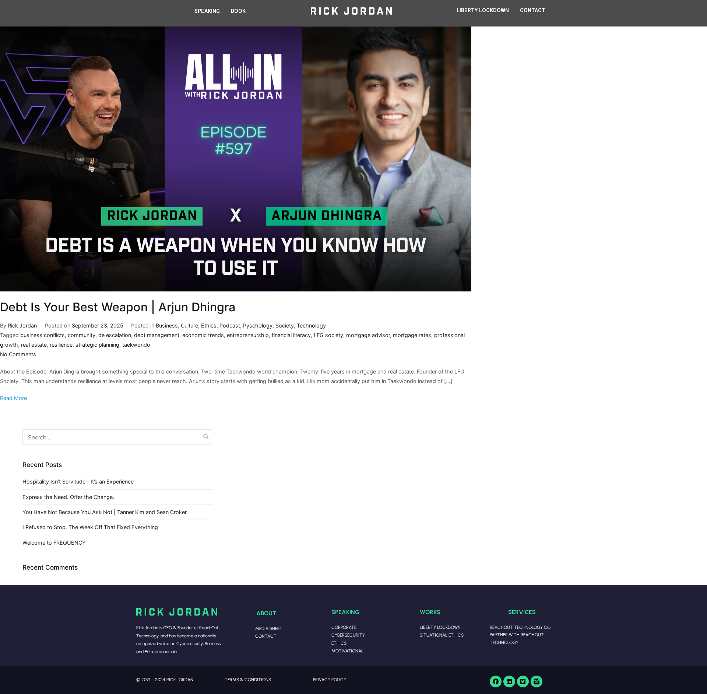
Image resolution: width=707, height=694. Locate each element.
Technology (311, 325)
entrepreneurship (248, 335)
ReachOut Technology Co (520, 627)
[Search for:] (117, 437)
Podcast (229, 325)
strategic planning (97, 344)
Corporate (343, 627)
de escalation (114, 335)
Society (284, 325)
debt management (156, 335)
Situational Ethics (442, 635)
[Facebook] (496, 681)
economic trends (203, 335)
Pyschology (257, 325)
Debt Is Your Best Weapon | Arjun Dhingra (117, 307)
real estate (34, 344)
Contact (266, 636)
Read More (13, 398)
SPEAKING (207, 11)
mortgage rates (412, 335)
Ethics (209, 325)
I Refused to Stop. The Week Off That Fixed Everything (90, 527)
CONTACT (532, 10)
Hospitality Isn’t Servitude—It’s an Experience (78, 481)
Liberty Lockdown (440, 627)
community (81, 335)
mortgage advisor (368, 335)
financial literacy (291, 335)
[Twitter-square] (523, 681)
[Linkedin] (509, 681)
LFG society (328, 335)
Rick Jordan (22, 325)
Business (167, 325)
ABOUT (266, 613)
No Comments (18, 354)
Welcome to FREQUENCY (54, 542)
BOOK (238, 11)
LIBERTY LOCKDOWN (483, 10)
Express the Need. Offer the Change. (68, 497)
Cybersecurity (348, 635)
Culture (189, 325)
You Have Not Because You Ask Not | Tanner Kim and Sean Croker (104, 512)
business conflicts (42, 335)
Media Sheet (268, 628)
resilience (61, 344)
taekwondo (136, 344)
